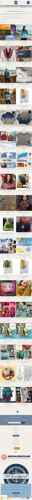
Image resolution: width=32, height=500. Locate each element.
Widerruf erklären (16, 435)
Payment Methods (16, 440)
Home (14, 9)
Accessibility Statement (16, 432)
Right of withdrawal (16, 429)
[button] (28, 498)
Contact (16, 434)
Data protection (16, 428)
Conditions (16, 431)
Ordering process (16, 438)
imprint (16, 426)
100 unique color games (4, 19)
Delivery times (16, 444)
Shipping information (16, 441)
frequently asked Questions (16, 443)
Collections (16, 9)
